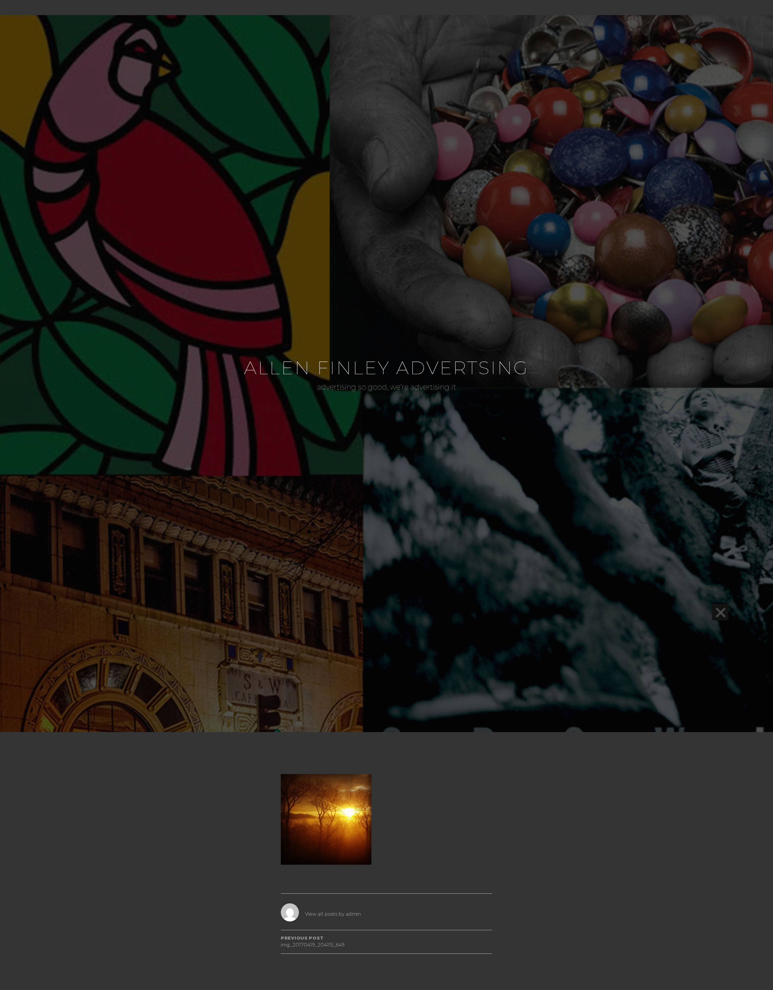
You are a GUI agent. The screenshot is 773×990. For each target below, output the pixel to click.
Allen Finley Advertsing (386, 368)
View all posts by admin (333, 914)
